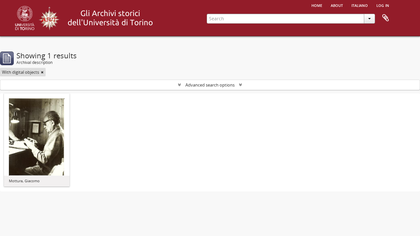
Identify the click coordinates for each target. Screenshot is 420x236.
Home (316, 5)
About (337, 5)
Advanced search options (210, 85)
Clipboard (385, 18)
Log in (382, 5)
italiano (359, 5)
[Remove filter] (42, 72)
